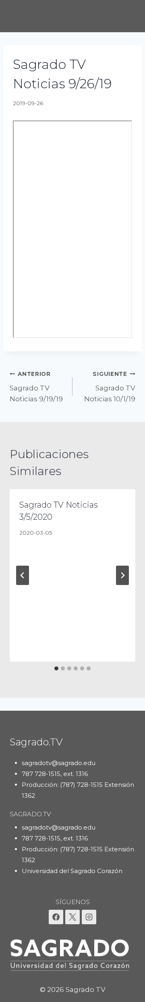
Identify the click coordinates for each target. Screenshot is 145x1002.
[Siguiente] (122, 575)
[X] (72, 917)
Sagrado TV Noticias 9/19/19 (36, 387)
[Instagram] (89, 917)
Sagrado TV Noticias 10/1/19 (109, 387)
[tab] (56, 668)
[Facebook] (56, 917)
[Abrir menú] (127, 16)
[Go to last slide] (22, 575)
